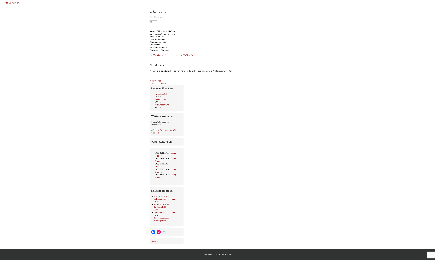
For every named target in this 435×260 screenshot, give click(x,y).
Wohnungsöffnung (162, 105)
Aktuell (345, 3)
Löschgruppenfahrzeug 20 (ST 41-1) (178, 55)
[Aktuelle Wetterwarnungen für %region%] (166, 131)
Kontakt (426, 3)
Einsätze (354, 3)
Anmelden (155, 241)
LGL (395, 3)
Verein (417, 3)
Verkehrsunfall (155, 81)
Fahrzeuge (386, 3)
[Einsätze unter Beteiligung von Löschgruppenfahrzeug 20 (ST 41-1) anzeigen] (194, 55)
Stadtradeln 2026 (161, 196)
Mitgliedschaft (374, 3)
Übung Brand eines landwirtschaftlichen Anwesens (162, 207)
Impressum (208, 254)
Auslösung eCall (161, 94)
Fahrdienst (159, 166)
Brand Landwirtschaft (158, 84)
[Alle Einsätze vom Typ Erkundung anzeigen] (167, 39)
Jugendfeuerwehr (406, 3)
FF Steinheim (158, 55)
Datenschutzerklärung (223, 254)
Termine (363, 3)
